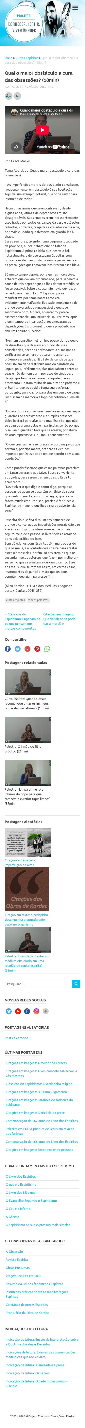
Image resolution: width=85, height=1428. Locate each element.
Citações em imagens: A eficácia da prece (35, 1113)
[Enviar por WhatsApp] (47, 650)
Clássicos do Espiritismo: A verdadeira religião (39, 1084)
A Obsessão (14, 1251)
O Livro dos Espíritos (21, 1176)
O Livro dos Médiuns (20, 1192)
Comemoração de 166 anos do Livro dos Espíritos (42, 1141)
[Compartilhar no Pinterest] (37, 650)
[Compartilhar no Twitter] (18, 650)
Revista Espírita (17, 1259)
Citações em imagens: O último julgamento (36, 1092)
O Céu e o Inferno (18, 1208)
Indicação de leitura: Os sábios (28, 1373)
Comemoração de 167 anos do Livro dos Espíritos (42, 1121)
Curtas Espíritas (27, 58)
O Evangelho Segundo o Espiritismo (31, 1200)
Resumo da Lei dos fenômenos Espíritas (34, 1284)
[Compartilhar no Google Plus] (27, 650)
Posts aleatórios (16, 1038)
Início (8, 58)
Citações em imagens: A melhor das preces (36, 1063)
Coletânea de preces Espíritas (27, 1304)
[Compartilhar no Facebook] (8, 650)
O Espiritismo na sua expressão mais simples (38, 1225)
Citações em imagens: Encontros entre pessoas (39, 1149)
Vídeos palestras (41, 86)
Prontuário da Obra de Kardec (27, 1313)
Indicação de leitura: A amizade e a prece (35, 1365)
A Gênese (12, 1217)
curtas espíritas (15, 600)
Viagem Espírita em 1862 (23, 1276)
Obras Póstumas (18, 1267)
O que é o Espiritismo (21, 1184)
